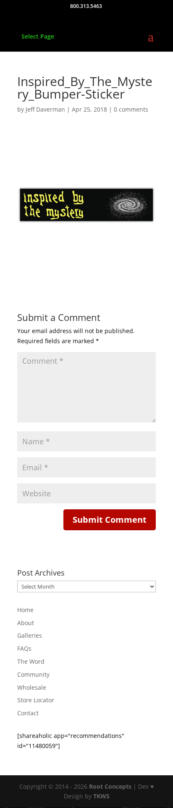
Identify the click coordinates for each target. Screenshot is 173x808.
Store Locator (35, 700)
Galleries (29, 635)
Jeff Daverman (45, 109)
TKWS (101, 796)
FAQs (24, 648)
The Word (31, 661)
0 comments (131, 109)
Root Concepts (110, 786)
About (25, 623)
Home (25, 610)
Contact (28, 713)
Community (33, 674)
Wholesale (31, 687)
